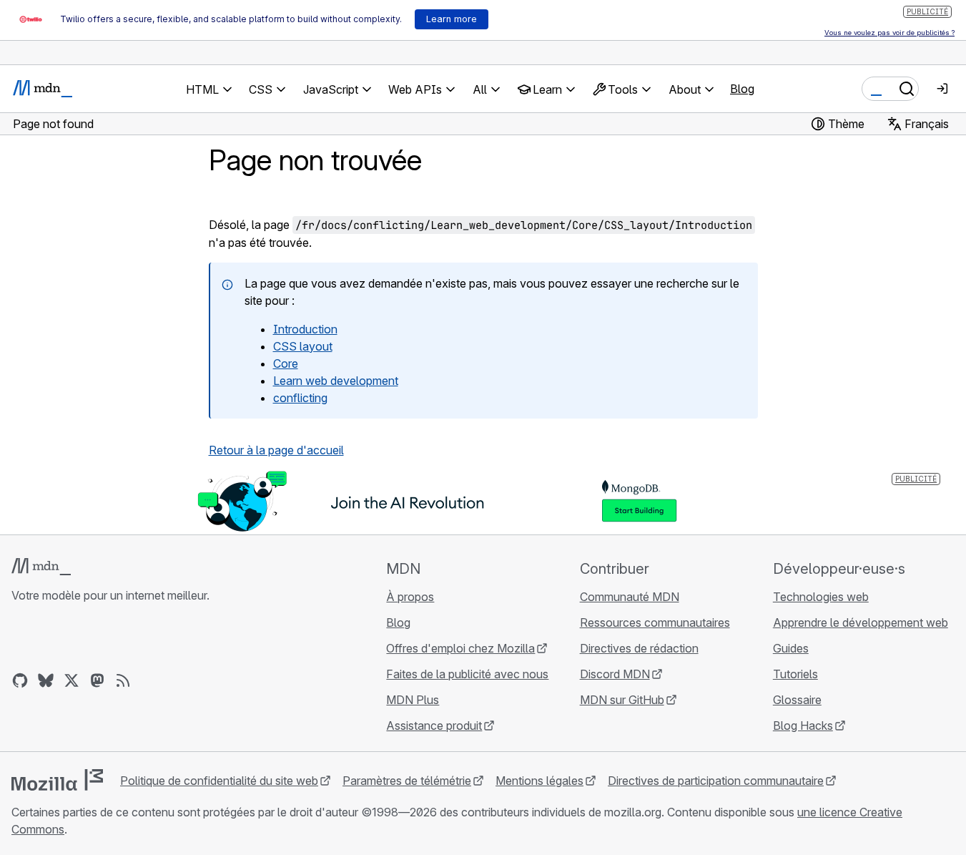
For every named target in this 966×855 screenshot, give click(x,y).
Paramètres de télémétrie (406, 780)
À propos (410, 597)
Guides (791, 648)
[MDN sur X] (71, 680)
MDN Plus (412, 700)
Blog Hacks (803, 725)
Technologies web (821, 597)
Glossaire (797, 700)
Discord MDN (615, 674)
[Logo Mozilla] (57, 780)
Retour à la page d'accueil (276, 450)
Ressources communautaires (655, 622)
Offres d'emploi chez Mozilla (460, 648)
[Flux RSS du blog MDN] (123, 680)
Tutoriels (795, 674)
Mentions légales (539, 780)
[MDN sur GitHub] (20, 680)
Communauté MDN (629, 597)
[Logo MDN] (41, 566)
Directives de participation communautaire (716, 780)
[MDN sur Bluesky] (45, 680)
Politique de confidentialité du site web (219, 780)
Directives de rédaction (639, 648)
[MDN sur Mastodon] (97, 680)
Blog (742, 89)
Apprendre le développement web (860, 622)
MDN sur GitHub (622, 700)
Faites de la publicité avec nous (467, 674)
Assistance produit (434, 725)
